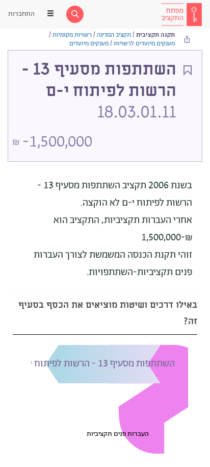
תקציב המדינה (114, 35)
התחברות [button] (21, 14)
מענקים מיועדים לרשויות (144, 43)
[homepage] (181, 14)
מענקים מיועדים (89, 43)
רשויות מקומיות (72, 35)
